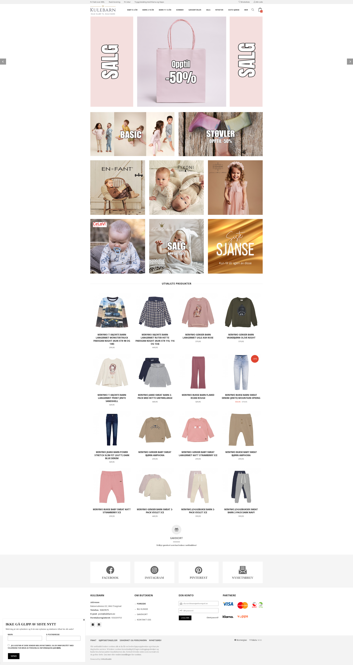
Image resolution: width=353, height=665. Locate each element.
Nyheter (219, 10)
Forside (141, 603)
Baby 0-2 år (132, 10)
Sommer (180, 10)
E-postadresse (53, 634)
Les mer (107, 655)
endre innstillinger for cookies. (129, 655)
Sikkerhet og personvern (133, 640)
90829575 (104, 610)
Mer (246, 10)
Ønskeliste (245, 2)
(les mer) (57, 648)
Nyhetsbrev (155, 640)
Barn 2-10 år (148, 10)
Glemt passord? (213, 618)
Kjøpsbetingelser (108, 640)
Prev (3, 62)
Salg (208, 10)
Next (350, 62)
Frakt (93, 640)
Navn (10, 634)
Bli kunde (142, 609)
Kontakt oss (144, 619)
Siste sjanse (233, 10)
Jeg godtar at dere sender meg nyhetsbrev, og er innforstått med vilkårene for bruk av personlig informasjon (41, 646)
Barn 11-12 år (165, 10)
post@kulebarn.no (106, 614)
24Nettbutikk (106, 659)
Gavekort (142, 614)
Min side (259, 2)
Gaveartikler (194, 10)
